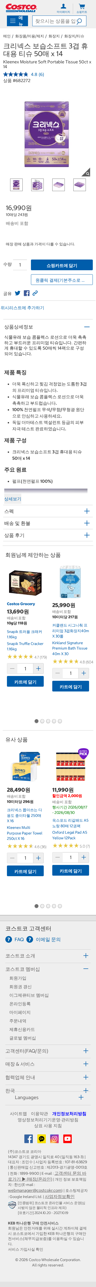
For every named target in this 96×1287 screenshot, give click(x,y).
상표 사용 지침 (48, 1125)
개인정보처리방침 (69, 1113)
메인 (7, 36)
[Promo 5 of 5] (60, 722)
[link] (17, 293)
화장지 (54, 36)
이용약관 (39, 1113)
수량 (7, 264)
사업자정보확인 (60, 1196)
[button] (81, 21)
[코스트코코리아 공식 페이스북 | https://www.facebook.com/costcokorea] (29, 1140)
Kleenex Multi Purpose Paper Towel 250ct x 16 (24, 833)
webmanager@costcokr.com (34, 1190)
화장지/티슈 (74, 36)
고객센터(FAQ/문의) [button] (26, 1051)
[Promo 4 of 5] (54, 722)
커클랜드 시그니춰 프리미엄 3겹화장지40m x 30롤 (70, 631)
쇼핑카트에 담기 (62, 265)
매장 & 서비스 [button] (20, 1064)
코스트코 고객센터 (28, 928)
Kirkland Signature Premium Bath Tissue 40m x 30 (69, 648)
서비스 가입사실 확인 (25, 1249)
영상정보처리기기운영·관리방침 (48, 1119)
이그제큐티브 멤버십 (29, 995)
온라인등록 (20, 1003)
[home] (21, 8)
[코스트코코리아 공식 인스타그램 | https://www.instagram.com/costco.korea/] (55, 1140)
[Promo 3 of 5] (48, 722)
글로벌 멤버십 (22, 1038)
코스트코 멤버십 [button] (22, 969)
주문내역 (17, 1020)
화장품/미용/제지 (29, 36)
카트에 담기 (25, 682)
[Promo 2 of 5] (42, 722)
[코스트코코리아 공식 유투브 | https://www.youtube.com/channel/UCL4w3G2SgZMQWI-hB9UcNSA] (67, 1140)
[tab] (48, 955)
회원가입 (17, 978)
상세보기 (12, 498)
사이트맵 (18, 1113)
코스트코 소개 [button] (20, 956)
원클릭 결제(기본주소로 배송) (63, 280)
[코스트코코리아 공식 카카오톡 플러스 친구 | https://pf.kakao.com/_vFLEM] (42, 1140)
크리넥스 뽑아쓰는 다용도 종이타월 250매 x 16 (24, 815)
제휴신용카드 (22, 1029)
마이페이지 (20, 1012)
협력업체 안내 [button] (20, 1077)
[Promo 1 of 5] (36, 722)
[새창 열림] (13, 1206)
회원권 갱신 (20, 986)
